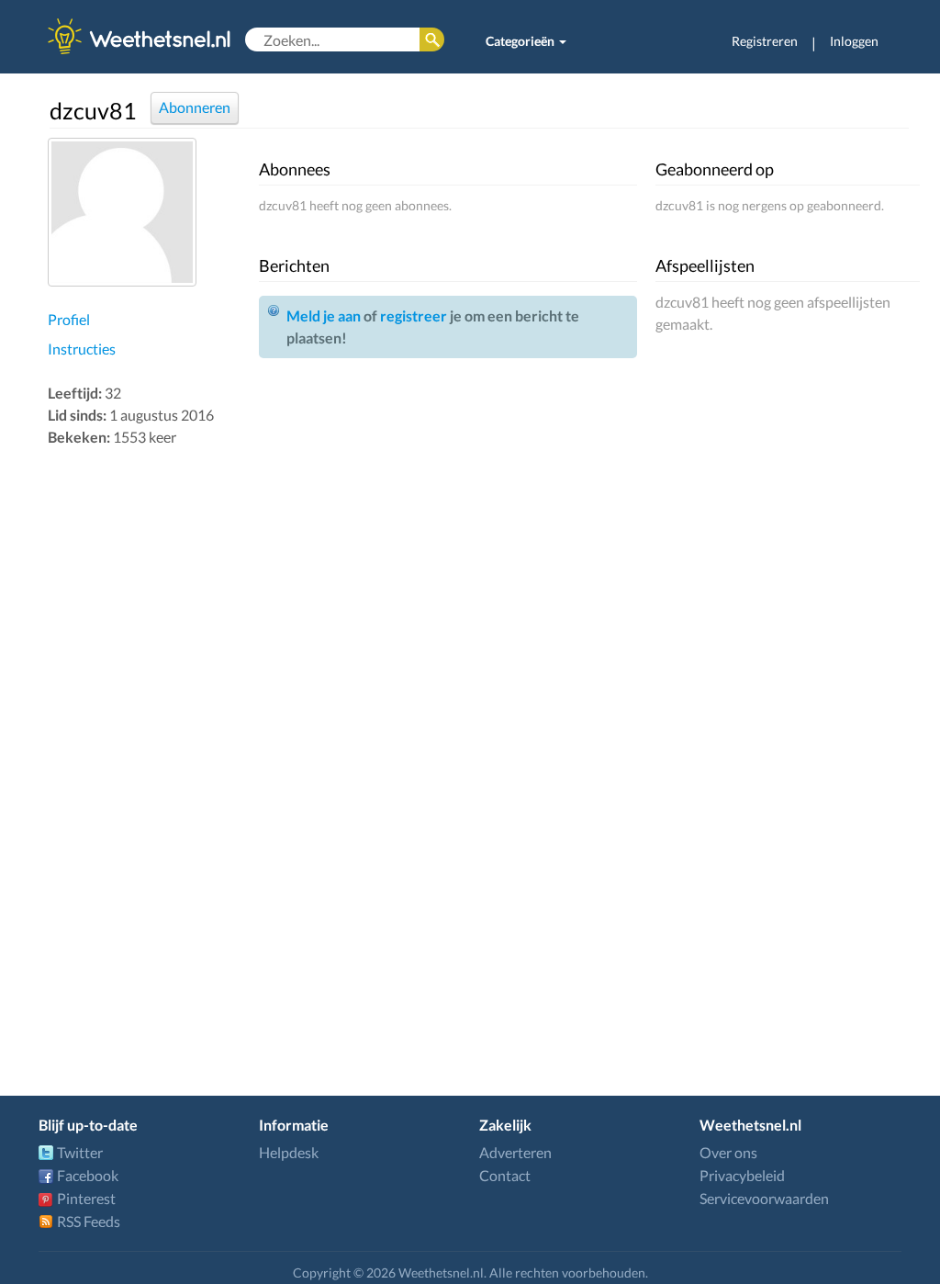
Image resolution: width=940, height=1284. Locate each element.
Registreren (765, 41)
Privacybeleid (742, 1175)
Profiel (69, 319)
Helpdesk (289, 1152)
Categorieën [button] (521, 41)
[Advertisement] (149, 742)
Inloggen (854, 41)
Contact (505, 1175)
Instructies (82, 348)
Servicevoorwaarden (764, 1198)
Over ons (728, 1152)
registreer (413, 315)
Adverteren (515, 1152)
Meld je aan (323, 315)
